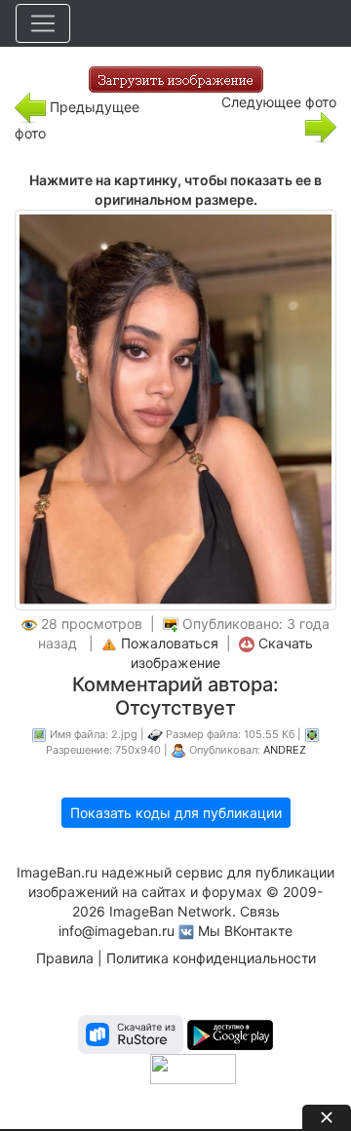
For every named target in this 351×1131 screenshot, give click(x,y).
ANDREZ (284, 750)
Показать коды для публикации (176, 812)
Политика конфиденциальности (211, 958)
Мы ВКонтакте (245, 930)
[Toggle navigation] (43, 23)
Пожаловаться (169, 643)
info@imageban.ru (116, 930)
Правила (65, 958)
